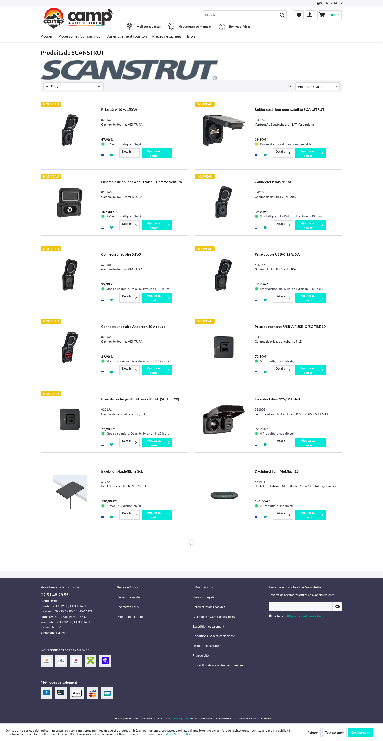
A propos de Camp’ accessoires (214, 616)
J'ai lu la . (296, 616)
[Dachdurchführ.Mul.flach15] (223, 491)
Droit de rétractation (207, 645)
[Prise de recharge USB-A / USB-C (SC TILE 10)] (223, 347)
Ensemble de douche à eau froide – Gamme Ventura (141, 182)
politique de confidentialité (302, 616)
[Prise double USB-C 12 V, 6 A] (223, 274)
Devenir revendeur (130, 597)
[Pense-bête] (299, 14)
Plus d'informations (179, 734)
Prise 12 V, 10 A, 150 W (119, 109)
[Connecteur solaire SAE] (223, 202)
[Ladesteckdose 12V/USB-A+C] (223, 419)
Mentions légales (204, 597)
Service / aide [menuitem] (329, 3)
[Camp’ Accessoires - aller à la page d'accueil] (78, 12)
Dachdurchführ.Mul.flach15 (277, 471)
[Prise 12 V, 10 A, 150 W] (70, 130)
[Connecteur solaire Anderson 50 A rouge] (70, 347)
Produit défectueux (130, 616)
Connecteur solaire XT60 (121, 254)
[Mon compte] (310, 14)
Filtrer (55, 86)
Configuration (360, 732)
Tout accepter (334, 732)
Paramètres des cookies (209, 607)
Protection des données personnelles (218, 665)
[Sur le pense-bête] (112, 154)
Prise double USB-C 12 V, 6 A (277, 254)
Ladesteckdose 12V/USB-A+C (278, 399)
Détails (126, 151)
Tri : (290, 86)
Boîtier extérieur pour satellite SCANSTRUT (289, 109)
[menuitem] (245, 14)
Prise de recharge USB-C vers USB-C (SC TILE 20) (140, 399)
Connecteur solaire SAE (273, 182)
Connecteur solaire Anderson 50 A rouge (133, 326)
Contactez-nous (128, 607)
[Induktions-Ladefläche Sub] (70, 491)
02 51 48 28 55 (55, 594)
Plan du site (201, 655)
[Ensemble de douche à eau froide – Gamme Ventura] (70, 202)
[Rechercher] (282, 14)
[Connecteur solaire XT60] (70, 274)
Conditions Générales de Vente (214, 636)
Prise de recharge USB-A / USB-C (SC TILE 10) (291, 326)
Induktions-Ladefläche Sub (122, 471)
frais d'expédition (181, 718)
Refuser (312, 732)
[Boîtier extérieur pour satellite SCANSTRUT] (223, 130)
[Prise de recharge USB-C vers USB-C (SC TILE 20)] (70, 419)
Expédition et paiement (208, 626)
